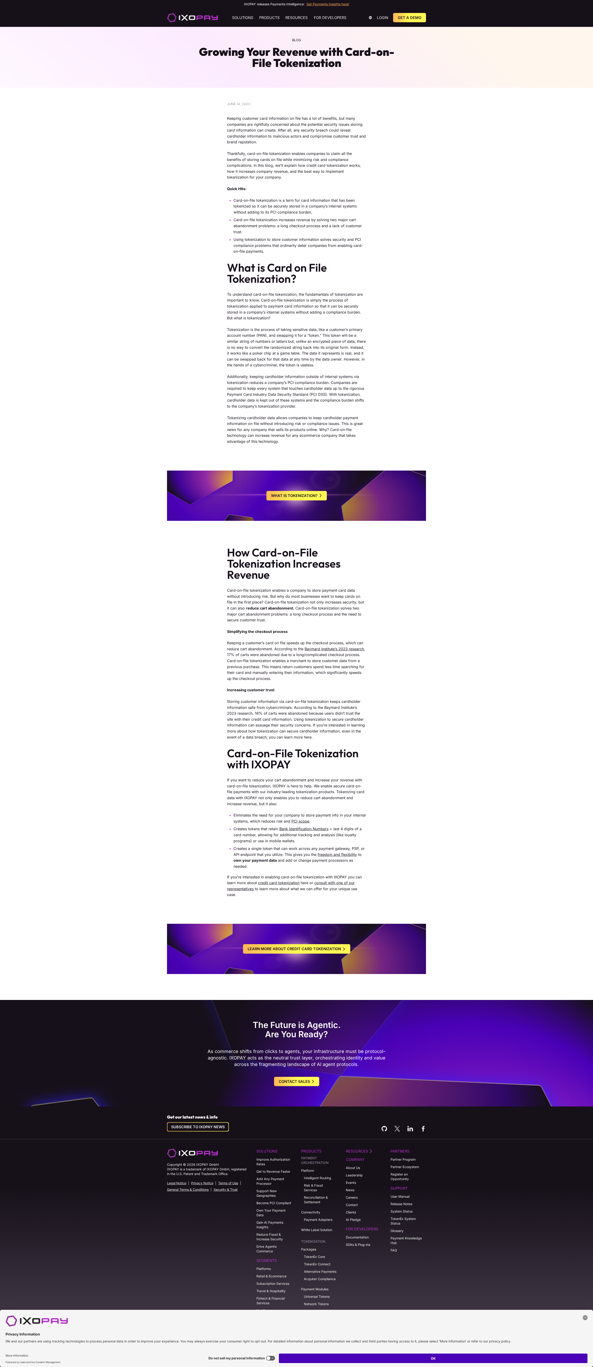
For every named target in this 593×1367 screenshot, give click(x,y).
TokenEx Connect (317, 1264)
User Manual (400, 1196)
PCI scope (300, 821)
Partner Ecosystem (405, 1167)
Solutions (242, 17)
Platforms (263, 1269)
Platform (307, 1170)
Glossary (397, 1231)
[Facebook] (423, 1128)
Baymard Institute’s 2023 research (334, 649)
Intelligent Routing (317, 1178)
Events (351, 1183)
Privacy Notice (202, 1183)
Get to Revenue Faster (273, 1171)
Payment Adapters (318, 1220)
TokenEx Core (314, 1257)
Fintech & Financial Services (270, 1300)
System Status (402, 1211)
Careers (352, 1197)
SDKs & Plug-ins (358, 1245)
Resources (296, 17)
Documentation (357, 1237)
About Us (353, 1168)
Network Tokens (316, 1304)
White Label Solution (316, 1230)
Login (382, 17)
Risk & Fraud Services (313, 1187)
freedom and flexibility (337, 854)
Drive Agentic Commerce (266, 1248)
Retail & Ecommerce (271, 1276)
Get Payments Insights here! (327, 4)
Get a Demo (409, 17)
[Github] (384, 1128)
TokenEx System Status (403, 1221)
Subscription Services (272, 1283)
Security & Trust (226, 1189)
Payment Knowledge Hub (406, 1240)
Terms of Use (228, 1183)
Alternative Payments (320, 1271)
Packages (308, 1249)
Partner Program (403, 1159)
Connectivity (310, 1212)
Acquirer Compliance (320, 1279)
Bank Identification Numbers (303, 828)
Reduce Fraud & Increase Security (269, 1236)
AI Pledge (353, 1220)
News (350, 1190)
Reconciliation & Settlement (316, 1199)
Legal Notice (176, 1183)
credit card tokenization (279, 882)
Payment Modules (314, 1289)
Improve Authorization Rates (273, 1161)
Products (269, 17)
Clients (351, 1212)
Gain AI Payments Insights (269, 1224)
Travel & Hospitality (271, 1291)
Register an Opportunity (400, 1176)
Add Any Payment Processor (270, 1181)
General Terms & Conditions (188, 1189)
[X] (397, 1128)
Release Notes (401, 1204)
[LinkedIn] (410, 1128)
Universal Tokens (317, 1296)
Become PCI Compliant (273, 1203)
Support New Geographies (266, 1193)
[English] (192, 17)
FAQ (394, 1250)
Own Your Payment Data (271, 1212)
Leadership (354, 1175)
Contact (352, 1205)
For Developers (330, 17)
